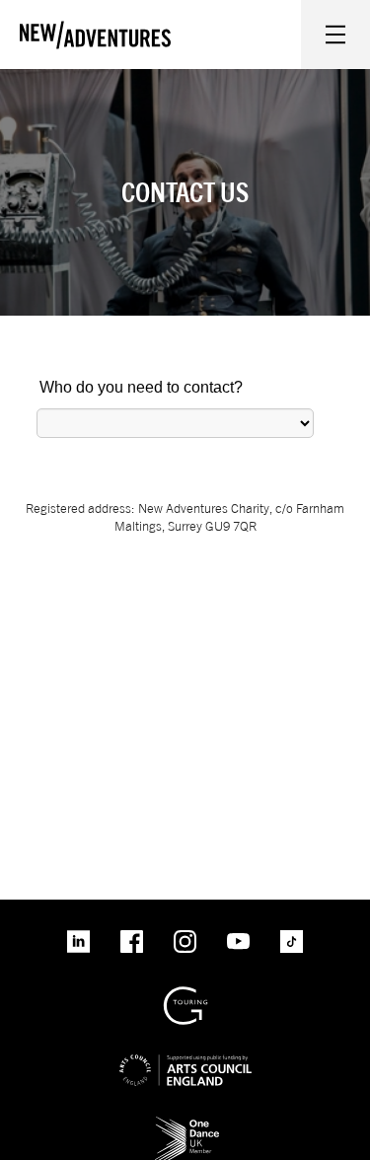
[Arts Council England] (185, 1054)
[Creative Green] (185, 993)
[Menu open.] (335, 34)
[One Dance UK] (185, 1123)
